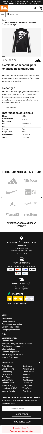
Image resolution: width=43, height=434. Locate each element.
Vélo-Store (26, 391)
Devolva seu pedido (21, 289)
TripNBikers (27, 388)
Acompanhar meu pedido (12, 324)
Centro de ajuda (8, 321)
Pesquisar (14, 14)
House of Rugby (8, 385)
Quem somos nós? (9, 337)
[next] (41, 197)
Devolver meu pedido (10, 326)
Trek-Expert (27, 385)
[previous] (1, 197)
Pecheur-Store (28, 368)
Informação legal (8, 349)
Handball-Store (8, 382)
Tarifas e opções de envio (12, 354)
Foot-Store (6, 377)
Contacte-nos (21, 246)
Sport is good (27, 380)
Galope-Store (7, 380)
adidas (9, 60)
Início (4, 20)
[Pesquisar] (8, 14)
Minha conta (7, 318)
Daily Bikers (7, 366)
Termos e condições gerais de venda (17, 343)
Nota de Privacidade (10, 357)
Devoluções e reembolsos (12, 346)
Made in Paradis (8, 391)
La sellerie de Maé (9, 388)
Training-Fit (27, 382)
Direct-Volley (7, 371)
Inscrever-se (21, 414)
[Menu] (3, 14)
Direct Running (8, 368)
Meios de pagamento (10, 351)
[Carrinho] (41, 8)
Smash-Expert (28, 371)
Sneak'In (26, 374)
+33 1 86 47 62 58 (21, 253)
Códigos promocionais (11, 329)
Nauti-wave (27, 366)
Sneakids (26, 377)
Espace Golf (7, 374)
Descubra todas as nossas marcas (21, 224)
